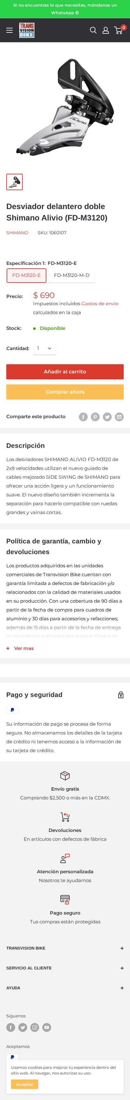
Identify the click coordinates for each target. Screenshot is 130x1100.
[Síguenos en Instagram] (34, 1027)
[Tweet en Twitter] (107, 416)
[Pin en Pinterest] (95, 416)
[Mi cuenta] (106, 30)
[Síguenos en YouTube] (46, 1027)
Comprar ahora (65, 392)
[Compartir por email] (119, 416)
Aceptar (24, 1084)
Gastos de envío (99, 304)
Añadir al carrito (65, 372)
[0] (118, 30)
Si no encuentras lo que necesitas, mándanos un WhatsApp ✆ (65, 9)
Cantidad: (17, 348)
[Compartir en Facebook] (83, 416)
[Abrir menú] (9, 30)
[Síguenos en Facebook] (10, 1027)
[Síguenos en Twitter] (22, 1027)
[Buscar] (93, 30)
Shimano (17, 233)
